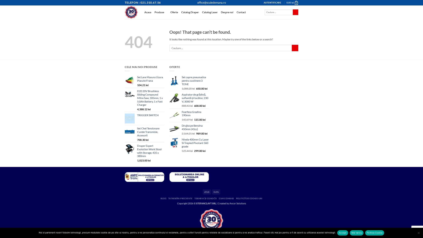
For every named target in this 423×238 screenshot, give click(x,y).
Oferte (174, 12)
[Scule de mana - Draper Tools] (131, 12)
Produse (159, 12)
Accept (342, 232)
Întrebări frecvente (180, 198)
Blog (163, 198)
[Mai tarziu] (419, 234)
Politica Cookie (375, 232)
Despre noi (227, 12)
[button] (272, 2)
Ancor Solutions (238, 203)
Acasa (147, 12)
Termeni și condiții (205, 198)
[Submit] (295, 12)
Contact (241, 12)
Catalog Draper (190, 12)
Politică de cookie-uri (249, 198)
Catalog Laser (210, 12)
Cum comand (226, 198)
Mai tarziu (356, 232)
